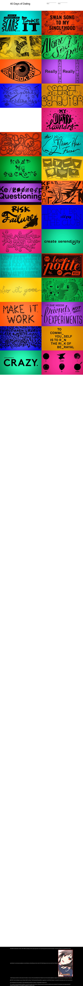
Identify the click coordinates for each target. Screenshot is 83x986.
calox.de (34, 982)
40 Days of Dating (20, 3)
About (48, 3)
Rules (59, 3)
